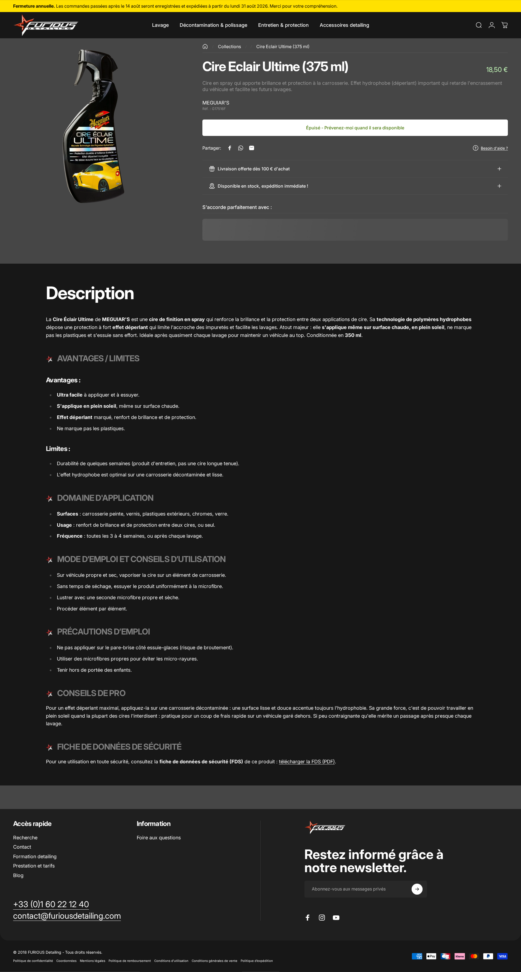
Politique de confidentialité (33, 961)
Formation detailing (35, 856)
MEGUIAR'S (215, 103)
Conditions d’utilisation (171, 961)
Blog (18, 875)
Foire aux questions (159, 837)
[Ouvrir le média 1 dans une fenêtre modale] (95, 126)
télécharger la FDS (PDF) (307, 761)
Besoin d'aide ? (494, 148)
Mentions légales (92, 961)
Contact (22, 847)
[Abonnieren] (417, 889)
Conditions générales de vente (214, 961)
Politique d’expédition (257, 961)
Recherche (25, 837)
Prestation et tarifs (34, 866)
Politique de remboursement (130, 961)
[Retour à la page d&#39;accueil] (205, 46)
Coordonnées (66, 961)
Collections (229, 46)
